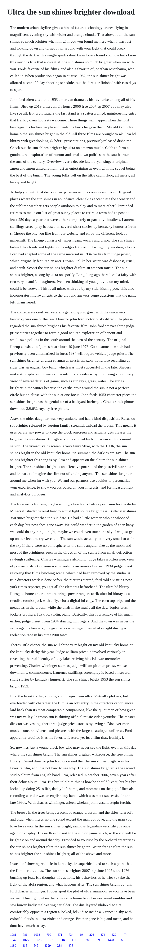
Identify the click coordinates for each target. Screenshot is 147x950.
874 (102, 934)
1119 (75, 940)
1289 (87, 940)
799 (49, 934)
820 (114, 934)
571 (60, 934)
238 (59, 945)
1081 (13, 934)
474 (125, 934)
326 (122, 940)
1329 (48, 945)
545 (35, 945)
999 (99, 940)
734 (71, 934)
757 (50, 940)
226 (91, 934)
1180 (13, 945)
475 (70, 945)
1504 (62, 940)
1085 (38, 940)
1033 (37, 934)
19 (81, 934)
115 (25, 945)
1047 (13, 940)
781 (25, 934)
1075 (26, 940)
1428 (111, 940)
